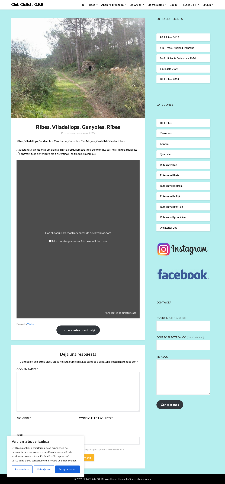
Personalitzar (22, 469)
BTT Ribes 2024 (169, 79)
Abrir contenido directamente (120, 312)
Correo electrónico (96, 418)
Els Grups (135, 4)
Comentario (27, 369)
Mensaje (162, 356)
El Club (206, 4)
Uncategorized (168, 227)
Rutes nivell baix (169, 175)
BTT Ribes (88, 4)
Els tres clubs (155, 4)
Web (20, 434)
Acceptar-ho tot (67, 469)
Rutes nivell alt (168, 164)
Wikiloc (30, 324)
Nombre (24, 418)
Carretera (166, 133)
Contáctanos (170, 405)
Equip (173, 4)
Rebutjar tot (44, 469)
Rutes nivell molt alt (171, 206)
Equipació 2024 (169, 68)
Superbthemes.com (140, 478)
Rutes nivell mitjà (170, 196)
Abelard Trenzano (112, 4)
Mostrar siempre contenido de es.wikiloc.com (79, 241)
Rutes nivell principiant (173, 217)
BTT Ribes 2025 (169, 37)
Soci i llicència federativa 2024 (178, 58)
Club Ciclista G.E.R (27, 4)
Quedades (166, 154)
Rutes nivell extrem (171, 185)
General (164, 143)
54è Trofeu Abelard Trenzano (177, 47)
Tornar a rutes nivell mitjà (78, 330)
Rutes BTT (189, 4)
